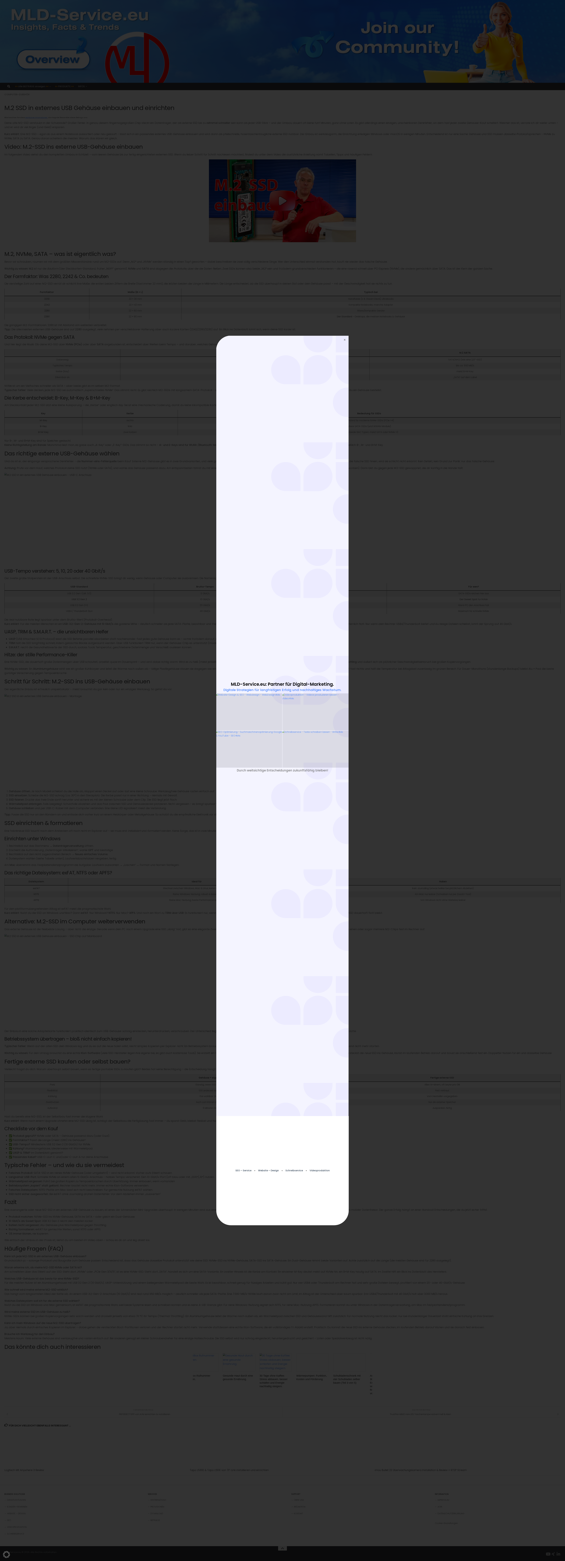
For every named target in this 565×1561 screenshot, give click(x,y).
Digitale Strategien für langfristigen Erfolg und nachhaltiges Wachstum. (282, 690)
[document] (282, 780)
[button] (6, 1554)
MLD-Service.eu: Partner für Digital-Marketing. (282, 684)
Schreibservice (294, 1170)
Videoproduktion (320, 1170)
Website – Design (268, 1170)
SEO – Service (243, 1170)
